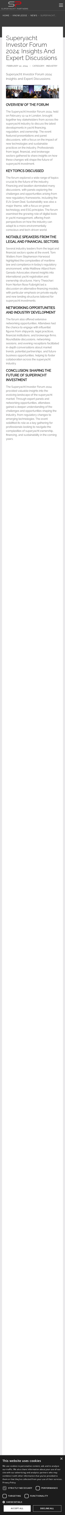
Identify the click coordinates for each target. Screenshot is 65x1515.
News (33, 15)
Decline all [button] (47, 1508)
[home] (14, 5)
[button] (60, 5)
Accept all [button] (17, 1508)
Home (6, 15)
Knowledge (20, 15)
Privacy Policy (9, 1482)
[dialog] (32, 1485)
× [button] (61, 1459)
